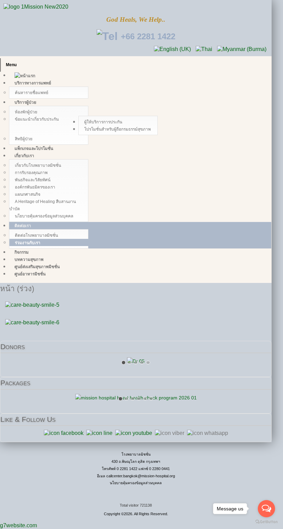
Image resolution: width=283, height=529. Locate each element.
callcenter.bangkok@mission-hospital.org (140, 476)
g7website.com (18, 525)
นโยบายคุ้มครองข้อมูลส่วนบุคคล (136, 483)
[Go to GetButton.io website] (266, 522)
